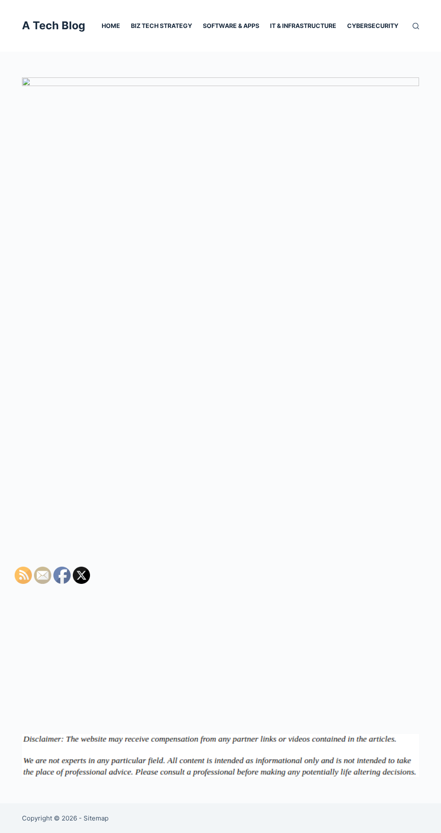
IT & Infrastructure (303, 25)
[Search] (416, 26)
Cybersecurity (372, 25)
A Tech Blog (53, 25)
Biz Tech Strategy (161, 25)
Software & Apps (231, 25)
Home (111, 25)
